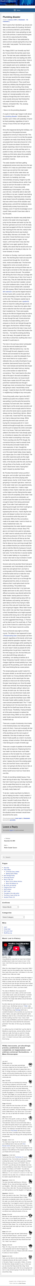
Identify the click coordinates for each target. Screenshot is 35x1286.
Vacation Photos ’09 (9, 897)
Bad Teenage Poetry (9, 875)
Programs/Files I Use (9, 887)
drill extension (7, 291)
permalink (12, 820)
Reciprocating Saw (10, 635)
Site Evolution (7, 889)
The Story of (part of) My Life (11, 895)
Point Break (14, 1130)
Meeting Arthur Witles (12, 873)
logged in (11, 830)
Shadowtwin (21, 20)
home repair (18, 818)
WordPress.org (8, 933)
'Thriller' (26, 1006)
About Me (6, 867)
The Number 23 (19, 1157)
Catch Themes (22, 1283)
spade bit (26, 301)
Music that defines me (12, 883)
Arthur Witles (7, 869)
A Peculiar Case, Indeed (12, 871)
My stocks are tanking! (10, 885)
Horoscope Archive (9, 877)
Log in (5, 927)
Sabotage (18, 1010)
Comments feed (8, 931)
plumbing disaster (11, 116)
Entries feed (7, 929)
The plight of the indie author (11, 893)
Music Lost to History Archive (14, 881)
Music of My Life (8, 879)
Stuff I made (7, 891)
